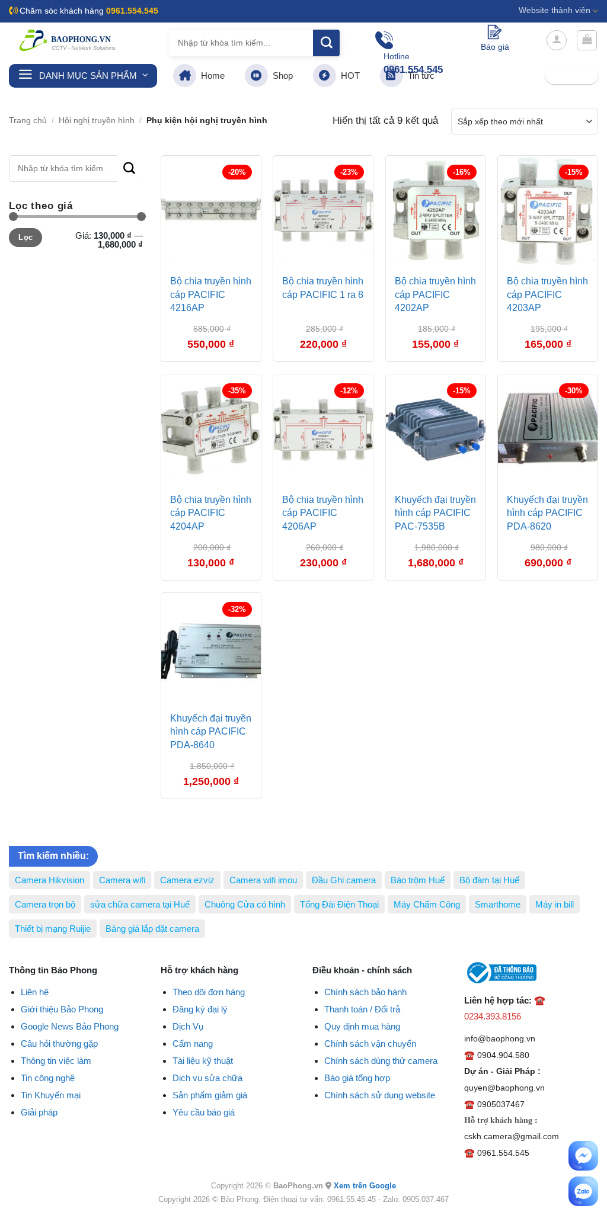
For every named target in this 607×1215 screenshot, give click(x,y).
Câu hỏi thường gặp (59, 1043)
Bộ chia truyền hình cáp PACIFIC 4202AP (435, 294)
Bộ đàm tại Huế (489, 880)
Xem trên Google (365, 1185)
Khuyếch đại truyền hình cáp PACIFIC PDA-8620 (547, 513)
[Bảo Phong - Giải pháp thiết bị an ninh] (68, 40)
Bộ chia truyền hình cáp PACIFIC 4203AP (547, 294)
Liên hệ (35, 992)
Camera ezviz (187, 880)
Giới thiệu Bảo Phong (62, 1009)
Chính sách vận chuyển (370, 1043)
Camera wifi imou (263, 880)
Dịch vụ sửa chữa (207, 1078)
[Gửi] (326, 43)
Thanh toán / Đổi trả (362, 1009)
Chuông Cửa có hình (245, 904)
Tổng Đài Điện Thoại (339, 904)
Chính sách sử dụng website (379, 1095)
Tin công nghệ (48, 1078)
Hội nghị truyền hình (97, 120)
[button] (557, 40)
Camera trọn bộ (45, 904)
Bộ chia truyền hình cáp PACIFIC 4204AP (210, 513)
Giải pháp (39, 1112)
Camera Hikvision (49, 880)
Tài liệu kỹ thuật (202, 1061)
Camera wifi (122, 880)
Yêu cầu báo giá (203, 1112)
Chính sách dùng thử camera (380, 1061)
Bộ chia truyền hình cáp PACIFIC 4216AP (210, 294)
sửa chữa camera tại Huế (140, 904)
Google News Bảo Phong (70, 1026)
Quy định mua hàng (362, 1026)
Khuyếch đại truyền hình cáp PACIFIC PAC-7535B (435, 513)
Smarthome (497, 904)
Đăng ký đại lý (200, 1009)
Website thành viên (554, 10)
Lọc (25, 237)
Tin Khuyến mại (51, 1095)
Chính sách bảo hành (365, 992)
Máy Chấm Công (427, 904)
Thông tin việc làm (56, 1061)
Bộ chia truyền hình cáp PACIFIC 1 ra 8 (322, 287)
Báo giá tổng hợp (357, 1078)
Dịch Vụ (187, 1026)
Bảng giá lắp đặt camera (152, 929)
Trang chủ (28, 120)
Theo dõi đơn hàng (208, 992)
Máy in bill (554, 904)
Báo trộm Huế (418, 880)
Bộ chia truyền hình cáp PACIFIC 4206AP (322, 513)
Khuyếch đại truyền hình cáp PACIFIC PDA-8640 (210, 731)
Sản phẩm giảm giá (209, 1095)
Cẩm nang (192, 1043)
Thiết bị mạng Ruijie (53, 929)
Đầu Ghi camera (344, 880)
